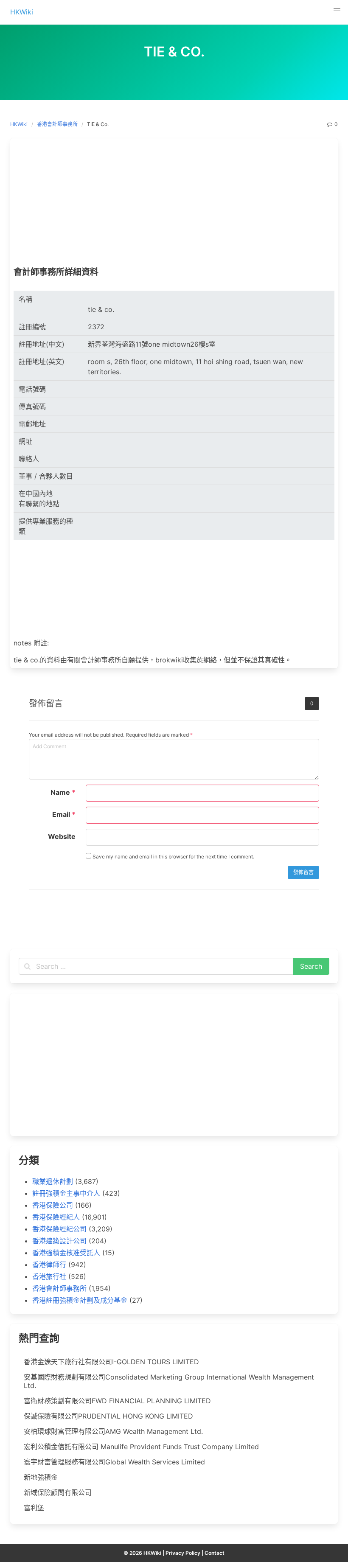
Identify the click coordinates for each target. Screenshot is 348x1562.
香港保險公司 (52, 1205)
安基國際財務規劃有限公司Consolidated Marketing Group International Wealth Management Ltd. (169, 1381)
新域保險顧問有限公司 (58, 1492)
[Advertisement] (174, 204)
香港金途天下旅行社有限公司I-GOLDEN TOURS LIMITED (111, 1361)
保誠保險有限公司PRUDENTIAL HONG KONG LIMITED (108, 1416)
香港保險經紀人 (56, 1217)
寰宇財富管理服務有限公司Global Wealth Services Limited (114, 1462)
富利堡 (34, 1507)
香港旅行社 (49, 1276)
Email (64, 814)
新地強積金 (41, 1477)
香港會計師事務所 (57, 124)
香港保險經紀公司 (59, 1229)
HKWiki (19, 124)
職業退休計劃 (52, 1181)
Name (63, 792)
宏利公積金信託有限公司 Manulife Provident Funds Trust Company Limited (141, 1446)
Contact (215, 1553)
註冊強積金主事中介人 (66, 1193)
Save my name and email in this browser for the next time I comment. (172, 856)
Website (62, 836)
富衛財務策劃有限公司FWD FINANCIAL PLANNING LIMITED (117, 1401)
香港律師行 (49, 1264)
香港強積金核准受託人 (66, 1252)
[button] (337, 11)
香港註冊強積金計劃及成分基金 (79, 1300)
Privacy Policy (183, 1553)
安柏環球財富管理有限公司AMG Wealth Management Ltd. (113, 1431)
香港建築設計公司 (59, 1241)
